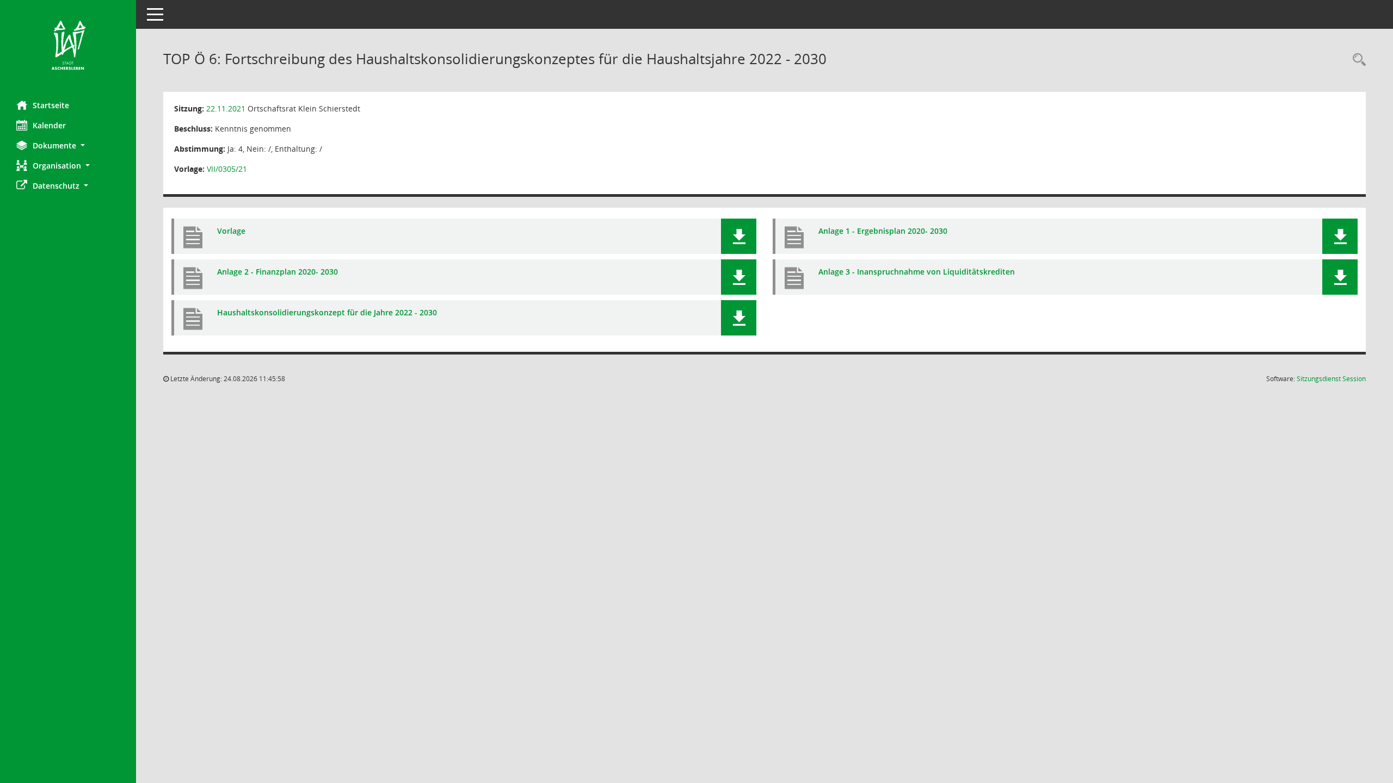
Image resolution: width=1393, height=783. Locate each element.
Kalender (49, 125)
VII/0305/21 (227, 169)
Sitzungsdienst (1331, 378)
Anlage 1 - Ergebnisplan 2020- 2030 (882, 231)
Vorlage (231, 231)
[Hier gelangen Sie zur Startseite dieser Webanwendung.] (68, 46)
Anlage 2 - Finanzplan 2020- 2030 (277, 271)
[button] (68, 145)
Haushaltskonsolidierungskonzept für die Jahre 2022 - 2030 (327, 312)
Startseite (51, 105)
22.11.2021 (225, 108)
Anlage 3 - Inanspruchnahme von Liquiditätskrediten (916, 271)
